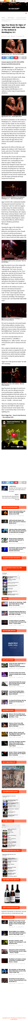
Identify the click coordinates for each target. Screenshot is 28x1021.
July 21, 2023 (12, 727)
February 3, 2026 (13, 963)
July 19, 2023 (12, 737)
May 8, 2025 (12, 945)
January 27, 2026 (13, 936)
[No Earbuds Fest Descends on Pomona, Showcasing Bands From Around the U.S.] (5, 980)
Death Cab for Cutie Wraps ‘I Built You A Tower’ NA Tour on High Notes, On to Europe (17, 604)
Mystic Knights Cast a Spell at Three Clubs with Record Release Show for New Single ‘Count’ (17, 933)
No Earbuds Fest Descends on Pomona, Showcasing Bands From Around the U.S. (17, 980)
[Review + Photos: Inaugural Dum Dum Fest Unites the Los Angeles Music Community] (5, 754)
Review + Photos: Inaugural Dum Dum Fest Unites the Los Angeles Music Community (17, 754)
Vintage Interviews (8, 917)
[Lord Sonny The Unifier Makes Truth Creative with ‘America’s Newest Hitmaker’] (5, 693)
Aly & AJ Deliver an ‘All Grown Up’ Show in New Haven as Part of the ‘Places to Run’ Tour (17, 971)
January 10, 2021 (13, 552)
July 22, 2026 (12, 668)
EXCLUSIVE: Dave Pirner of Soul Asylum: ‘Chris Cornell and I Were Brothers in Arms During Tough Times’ (17, 923)
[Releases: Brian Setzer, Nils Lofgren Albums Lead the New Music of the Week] (5, 725)
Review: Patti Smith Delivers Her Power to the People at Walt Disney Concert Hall (17, 512)
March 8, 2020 (13, 515)
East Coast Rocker (8, 660)
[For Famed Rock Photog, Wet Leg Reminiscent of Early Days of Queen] (5, 702)
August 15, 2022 (13, 704)
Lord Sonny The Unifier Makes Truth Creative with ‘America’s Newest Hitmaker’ (16, 693)
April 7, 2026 (12, 974)
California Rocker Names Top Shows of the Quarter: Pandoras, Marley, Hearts (17, 522)
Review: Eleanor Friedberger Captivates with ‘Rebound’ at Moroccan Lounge (16, 540)
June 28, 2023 (12, 756)
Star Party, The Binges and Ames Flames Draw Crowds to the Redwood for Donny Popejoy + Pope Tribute (17, 744)
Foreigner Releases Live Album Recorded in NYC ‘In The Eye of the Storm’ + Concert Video (17, 622)
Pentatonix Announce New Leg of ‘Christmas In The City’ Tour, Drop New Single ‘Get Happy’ (17, 613)
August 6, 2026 (13, 616)
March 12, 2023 (13, 695)
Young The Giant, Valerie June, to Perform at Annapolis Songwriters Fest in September (17, 665)
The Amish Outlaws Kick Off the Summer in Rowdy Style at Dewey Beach (17, 674)
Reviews (5, 598)
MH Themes (14, 1019)
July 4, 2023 (12, 747)
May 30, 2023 (12, 677)
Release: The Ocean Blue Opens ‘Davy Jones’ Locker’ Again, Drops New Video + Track (17, 715)
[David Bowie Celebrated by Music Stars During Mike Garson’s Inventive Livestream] (5, 549)
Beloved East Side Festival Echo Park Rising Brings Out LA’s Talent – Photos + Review (17, 951)
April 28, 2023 (13, 686)
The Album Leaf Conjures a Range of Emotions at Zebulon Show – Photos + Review (17, 960)
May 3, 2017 (12, 534)
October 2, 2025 (6, 36)
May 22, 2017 (12, 926)
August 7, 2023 (13, 718)
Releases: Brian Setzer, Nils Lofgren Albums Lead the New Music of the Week (16, 725)
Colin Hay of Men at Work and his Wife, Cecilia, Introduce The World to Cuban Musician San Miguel (17, 531)
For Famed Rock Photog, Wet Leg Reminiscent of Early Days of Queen (17, 702)
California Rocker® (8, 710)
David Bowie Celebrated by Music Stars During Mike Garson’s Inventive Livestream (17, 549)
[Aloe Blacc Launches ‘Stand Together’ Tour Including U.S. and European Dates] (5, 942)
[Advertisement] (14, 1003)
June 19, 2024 (12, 983)
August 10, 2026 (13, 606)
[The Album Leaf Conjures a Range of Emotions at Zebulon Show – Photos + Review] (5, 960)
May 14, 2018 (12, 543)
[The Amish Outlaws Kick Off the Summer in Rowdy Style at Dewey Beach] (5, 674)
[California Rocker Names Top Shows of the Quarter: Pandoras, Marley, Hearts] (5, 521)
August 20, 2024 (13, 954)
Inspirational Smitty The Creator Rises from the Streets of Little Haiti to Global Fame (17, 683)
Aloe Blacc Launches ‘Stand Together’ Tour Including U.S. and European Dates (17, 942)
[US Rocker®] (14, 5)
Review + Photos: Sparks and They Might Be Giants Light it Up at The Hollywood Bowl (17, 734)
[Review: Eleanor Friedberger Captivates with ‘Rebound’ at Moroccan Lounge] (5, 540)
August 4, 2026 (13, 625)
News (13, 36)
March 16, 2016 (13, 524)
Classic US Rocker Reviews (10, 507)
